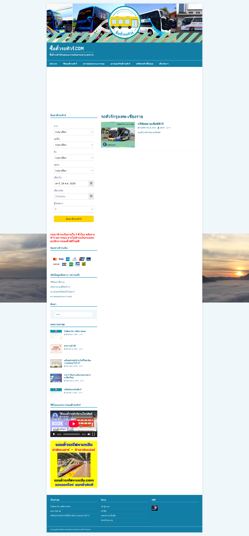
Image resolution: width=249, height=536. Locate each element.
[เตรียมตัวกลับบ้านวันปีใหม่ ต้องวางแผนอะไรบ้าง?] (56, 366)
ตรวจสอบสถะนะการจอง (61, 296)
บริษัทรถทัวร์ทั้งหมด (144, 64)
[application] (73, 424)
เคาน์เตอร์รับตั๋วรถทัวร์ (120, 64)
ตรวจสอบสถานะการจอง (93, 64)
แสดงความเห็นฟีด (108, 516)
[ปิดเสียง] (88, 434)
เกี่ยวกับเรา (164, 64)
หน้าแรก (53, 64)
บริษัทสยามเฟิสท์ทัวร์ (151, 124)
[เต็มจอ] (93, 434)
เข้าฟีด (103, 511)
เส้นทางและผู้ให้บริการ (60, 287)
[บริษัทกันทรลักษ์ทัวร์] (56, 395)
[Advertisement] (124, 92)
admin (162, 128)
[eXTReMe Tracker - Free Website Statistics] (155, 509)
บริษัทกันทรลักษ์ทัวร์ (72, 389)
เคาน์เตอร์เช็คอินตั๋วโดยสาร (62, 292)
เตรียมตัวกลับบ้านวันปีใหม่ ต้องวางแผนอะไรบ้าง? (77, 361)
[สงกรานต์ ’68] (56, 351)
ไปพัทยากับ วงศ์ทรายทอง (75, 331)
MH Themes (85, 530)
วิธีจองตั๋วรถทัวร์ (70, 64)
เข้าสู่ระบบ (105, 506)
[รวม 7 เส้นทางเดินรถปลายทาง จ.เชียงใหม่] (56, 381)
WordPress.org (107, 520)
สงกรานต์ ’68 (70, 345)
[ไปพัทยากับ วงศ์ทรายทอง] (56, 337)
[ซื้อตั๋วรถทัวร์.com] (124, 41)
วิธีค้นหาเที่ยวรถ (57, 282)
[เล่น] (54, 434)
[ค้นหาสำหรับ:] (74, 314)
